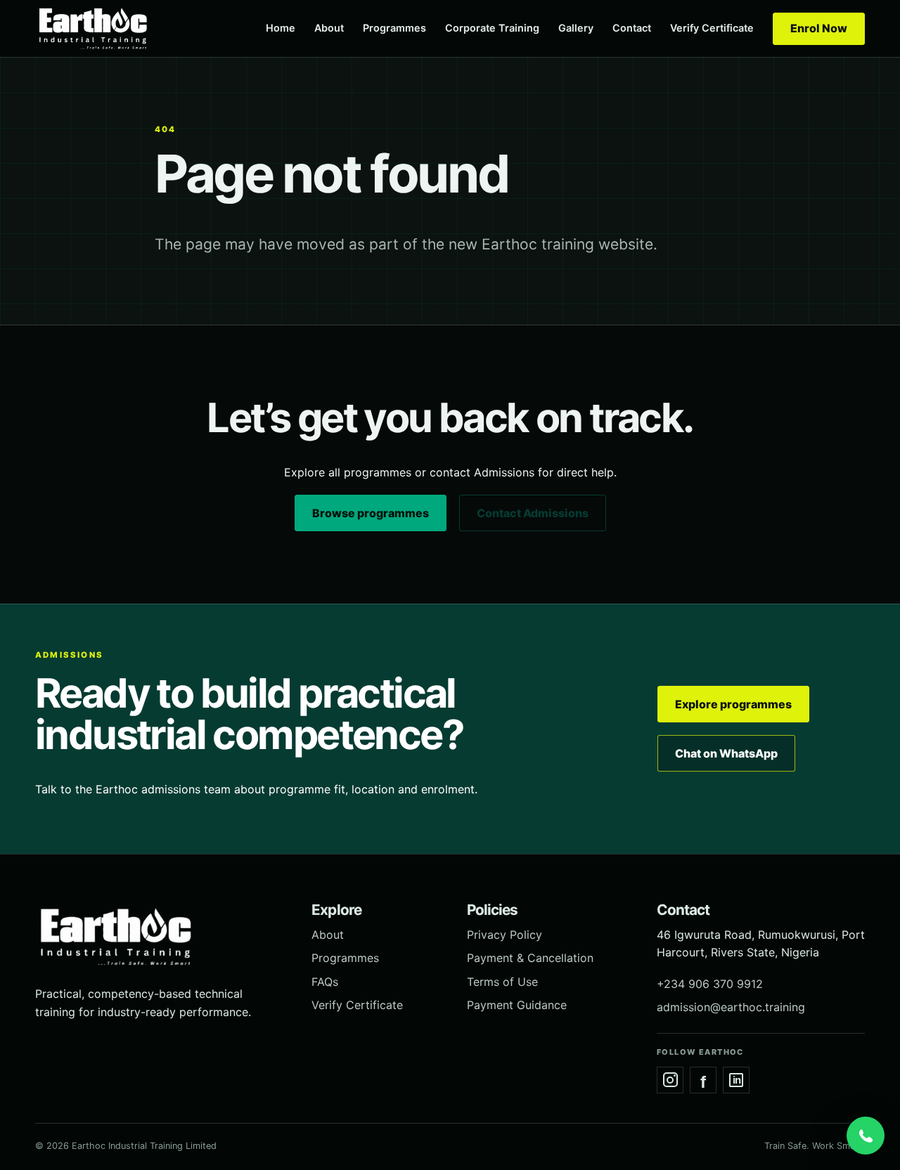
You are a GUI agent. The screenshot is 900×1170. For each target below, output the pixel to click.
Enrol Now (818, 28)
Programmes (394, 28)
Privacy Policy (504, 935)
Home (280, 28)
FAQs (324, 982)
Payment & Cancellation (530, 958)
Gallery (575, 28)
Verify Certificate (712, 28)
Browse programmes (370, 513)
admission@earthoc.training (731, 1007)
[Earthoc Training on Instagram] (670, 1080)
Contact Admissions (533, 513)
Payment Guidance (517, 1005)
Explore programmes (733, 704)
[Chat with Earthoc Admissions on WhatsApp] (866, 1136)
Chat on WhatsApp (726, 753)
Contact (631, 28)
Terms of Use (502, 982)
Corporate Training (492, 28)
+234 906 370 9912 (710, 984)
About (329, 28)
